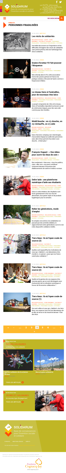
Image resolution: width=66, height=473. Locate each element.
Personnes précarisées (47, 43)
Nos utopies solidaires (44, 372)
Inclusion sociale (37, 39)
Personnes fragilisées (45, 70)
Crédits (28, 441)
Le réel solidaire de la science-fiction (16, 373)
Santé (46, 39)
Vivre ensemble (49, 273)
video (42, 60)
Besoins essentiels (38, 98)
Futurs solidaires (16, 344)
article (43, 33)
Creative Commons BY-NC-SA (27, 445)
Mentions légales (18, 441)
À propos (7, 441)
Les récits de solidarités (43, 36)
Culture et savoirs (45, 41)
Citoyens (59, 43)
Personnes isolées (46, 159)
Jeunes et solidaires (17, 395)
